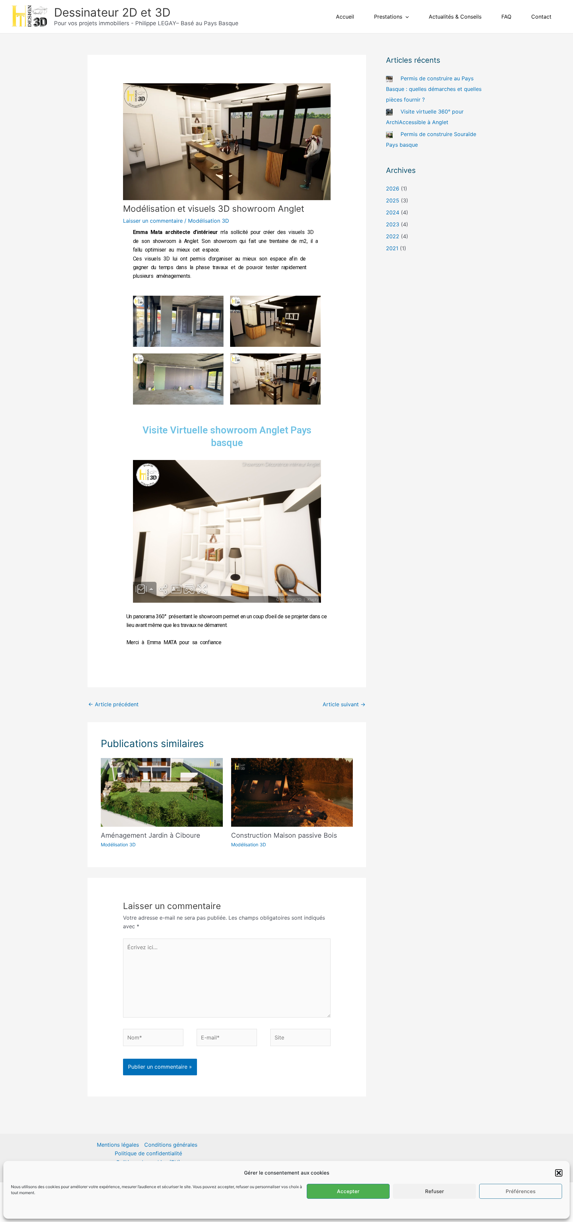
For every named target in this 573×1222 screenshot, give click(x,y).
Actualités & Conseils (455, 16)
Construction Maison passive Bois (284, 835)
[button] (558, 1173)
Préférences (521, 1191)
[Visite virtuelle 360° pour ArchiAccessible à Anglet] (389, 111)
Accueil (345, 16)
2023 (392, 224)
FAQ (506, 16)
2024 (392, 212)
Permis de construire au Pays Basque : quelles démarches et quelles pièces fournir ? (433, 89)
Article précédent (113, 704)
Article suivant (344, 704)
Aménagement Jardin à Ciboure (150, 835)
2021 (392, 248)
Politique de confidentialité (148, 1153)
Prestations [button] (388, 16)
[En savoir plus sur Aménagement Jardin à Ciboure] (162, 792)
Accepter (348, 1191)
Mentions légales (118, 1144)
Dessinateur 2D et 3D (112, 12)
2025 (392, 200)
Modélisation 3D (208, 220)
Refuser (434, 1191)
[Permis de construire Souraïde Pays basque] (389, 134)
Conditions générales (170, 1144)
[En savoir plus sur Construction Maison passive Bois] (292, 792)
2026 (392, 188)
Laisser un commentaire (153, 220)
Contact (541, 16)
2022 (392, 236)
